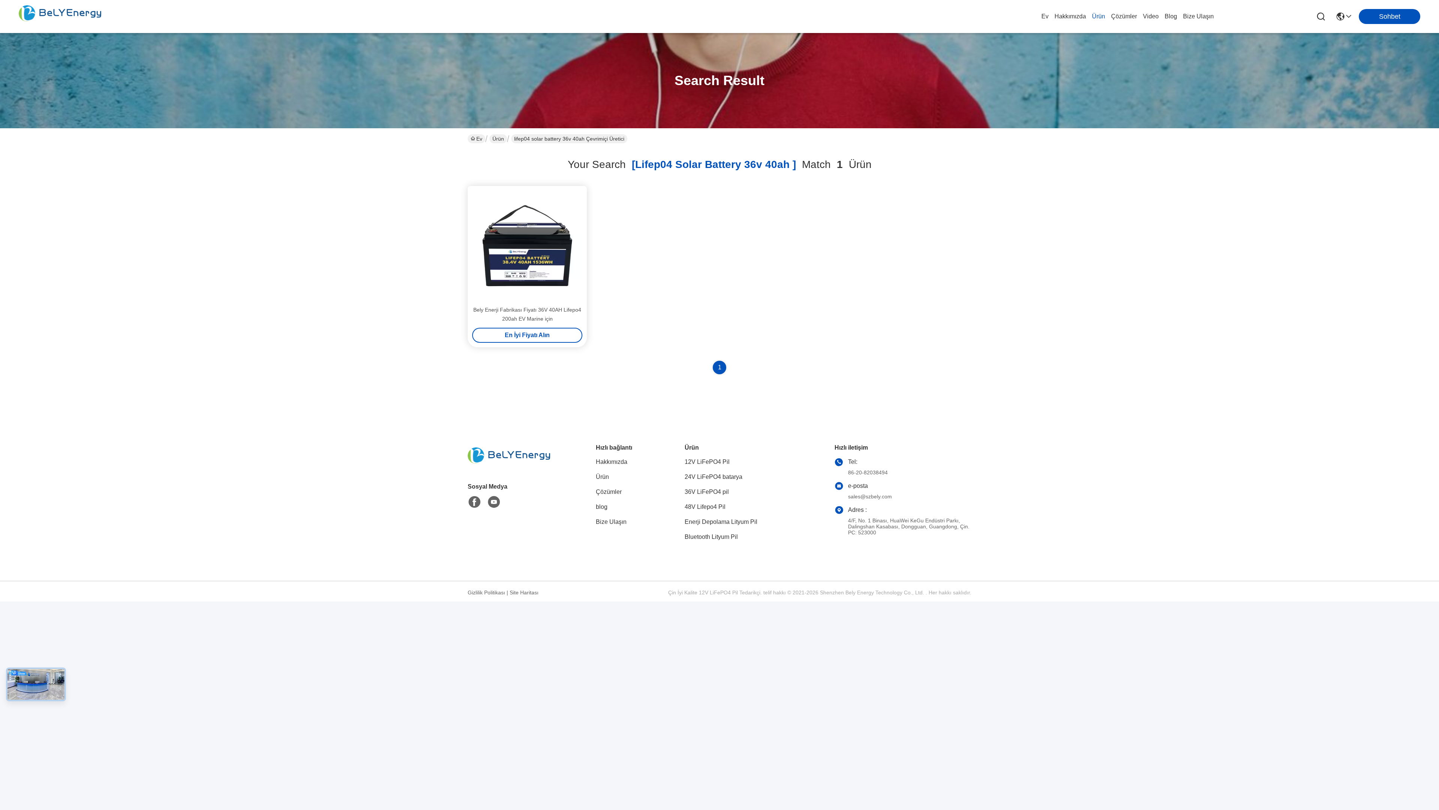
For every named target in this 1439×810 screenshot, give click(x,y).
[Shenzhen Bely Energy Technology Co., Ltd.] (60, 16)
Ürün (1098, 16)
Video (1151, 16)
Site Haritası (524, 593)
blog (1171, 16)
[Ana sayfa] (509, 464)
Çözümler (1124, 16)
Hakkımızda (1070, 16)
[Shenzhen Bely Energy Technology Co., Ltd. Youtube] (494, 502)
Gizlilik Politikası (486, 593)
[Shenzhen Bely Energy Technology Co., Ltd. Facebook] (474, 502)
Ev (1045, 16)
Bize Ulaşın (1198, 16)
